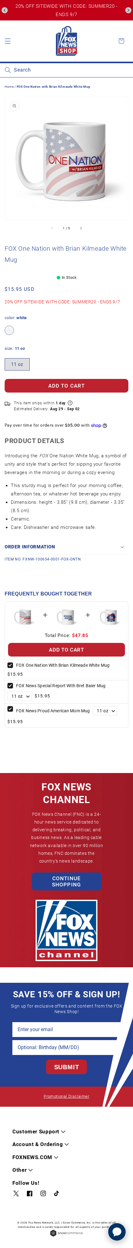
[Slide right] (81, 228)
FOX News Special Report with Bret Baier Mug (60, 685)
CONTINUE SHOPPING (66, 881)
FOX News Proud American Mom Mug (53, 710)
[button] (5, 10)
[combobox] (66, 70)
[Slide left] (52, 228)
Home (9, 86)
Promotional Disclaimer (66, 1096)
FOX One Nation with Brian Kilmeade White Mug (62, 665)
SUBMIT (66, 1067)
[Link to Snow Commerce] (66, 1236)
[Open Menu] (8, 41)
